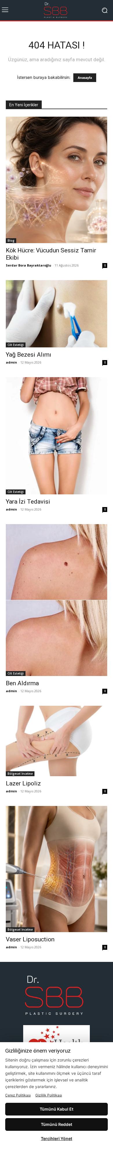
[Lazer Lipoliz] (56, 741)
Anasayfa (85, 78)
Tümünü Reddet (56, 1124)
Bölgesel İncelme (20, 774)
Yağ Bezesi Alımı (28, 354)
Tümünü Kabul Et (56, 1109)
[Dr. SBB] (56, 10)
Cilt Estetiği (16, 345)
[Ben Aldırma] (56, 600)
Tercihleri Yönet (56, 1138)
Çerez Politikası (18, 1095)
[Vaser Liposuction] (56, 869)
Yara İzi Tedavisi (28, 501)
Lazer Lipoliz (23, 783)
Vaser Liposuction (30, 939)
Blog (11, 241)
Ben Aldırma (22, 683)
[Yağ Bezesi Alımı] (56, 313)
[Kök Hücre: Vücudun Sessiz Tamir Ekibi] (56, 180)
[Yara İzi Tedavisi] (56, 435)
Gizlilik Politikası (48, 1095)
